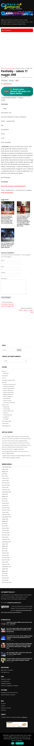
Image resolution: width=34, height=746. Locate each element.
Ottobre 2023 (5, 537)
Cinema (4, 375)
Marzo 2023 (5, 550)
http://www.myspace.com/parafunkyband (13, 186)
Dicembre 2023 (5, 532)
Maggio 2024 (5, 521)
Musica (3, 404)
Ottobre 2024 (5, 512)
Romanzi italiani (7, 390)
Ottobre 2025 (5, 487)
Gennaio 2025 (5, 505)
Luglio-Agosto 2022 (6, 566)
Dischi (4, 413)
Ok (13, 743)
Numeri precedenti (6, 582)
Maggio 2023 (5, 546)
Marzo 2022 (5, 575)
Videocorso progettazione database (9, 685)
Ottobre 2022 (5, 562)
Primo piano (5, 421)
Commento (4, 278)
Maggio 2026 (5, 471)
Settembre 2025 (6, 489)
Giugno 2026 (5, 469)
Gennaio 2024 (5, 530)
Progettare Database (6, 683)
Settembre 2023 (6, 539)
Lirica (4, 419)
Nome (3, 260)
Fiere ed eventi (6, 415)
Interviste (5, 417)
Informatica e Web (7, 386)
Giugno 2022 (5, 568)
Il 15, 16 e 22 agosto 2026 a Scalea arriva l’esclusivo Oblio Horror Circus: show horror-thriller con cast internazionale (7, 219)
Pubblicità (3, 710)
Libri (3, 382)
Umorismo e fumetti (8, 402)
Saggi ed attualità (7, 394)
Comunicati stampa (16, 77)
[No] (32, 739)
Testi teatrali (6, 398)
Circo (3, 378)
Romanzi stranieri (7, 392)
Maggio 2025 (5, 496)
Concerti (5, 409)
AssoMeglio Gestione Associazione (9, 692)
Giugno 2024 (5, 519)
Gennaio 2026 (5, 480)
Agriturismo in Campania (7, 670)
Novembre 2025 (6, 485)
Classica (5, 407)
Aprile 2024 (4, 523)
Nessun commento (28, 77)
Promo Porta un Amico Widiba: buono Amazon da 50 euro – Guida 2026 (19, 623)
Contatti (3, 705)
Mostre (5, 373)
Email (2, 266)
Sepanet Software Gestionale (8, 694)
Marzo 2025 (5, 501)
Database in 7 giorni (6, 679)
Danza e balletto (7, 410)
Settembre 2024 (6, 514)
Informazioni (7, 30)
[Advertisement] (17, 50)
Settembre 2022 (6, 564)
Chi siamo (3, 703)
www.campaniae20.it (7, 192)
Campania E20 (7, 83)
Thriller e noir (6, 400)
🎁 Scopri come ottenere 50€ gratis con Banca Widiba (17, 91)
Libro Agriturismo (5, 672)
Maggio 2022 (5, 571)
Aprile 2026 (4, 473)
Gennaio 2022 (5, 580)
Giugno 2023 (5, 544)
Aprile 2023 (4, 548)
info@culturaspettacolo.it (14, 602)
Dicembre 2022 (5, 557)
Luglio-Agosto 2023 (6, 541)
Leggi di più (19, 743)
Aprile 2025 (4, 498)
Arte (3, 371)
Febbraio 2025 (5, 503)
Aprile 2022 (4, 573)
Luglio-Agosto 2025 (6, 492)
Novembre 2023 (6, 535)
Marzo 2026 (5, 476)
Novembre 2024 (6, 510)
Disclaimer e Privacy (6, 708)
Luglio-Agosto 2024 (6, 516)
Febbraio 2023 (5, 553)
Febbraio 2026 (5, 478)
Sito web (3, 272)
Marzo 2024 (5, 525)
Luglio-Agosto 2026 (6, 467)
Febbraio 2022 (5, 578)
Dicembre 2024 (5, 507)
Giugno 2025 (5, 494)
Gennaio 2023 (5, 555)
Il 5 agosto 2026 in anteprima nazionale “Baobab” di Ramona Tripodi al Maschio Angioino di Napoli (19, 659)
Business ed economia (8, 384)
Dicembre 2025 (5, 482)
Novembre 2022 (6, 559)
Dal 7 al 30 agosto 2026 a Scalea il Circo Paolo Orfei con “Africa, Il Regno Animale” (7, 245)
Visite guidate (5, 425)
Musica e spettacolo (7, 388)
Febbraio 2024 (5, 528)
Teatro (3, 423)
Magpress (24, 717)
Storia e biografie (7, 396)
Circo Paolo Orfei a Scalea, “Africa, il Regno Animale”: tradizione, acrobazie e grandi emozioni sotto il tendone (19, 637)
